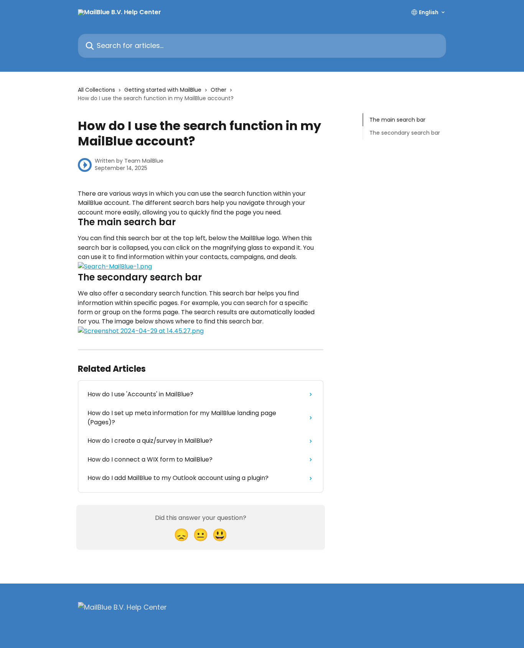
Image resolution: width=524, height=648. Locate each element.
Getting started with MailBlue (162, 90)
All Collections (96, 90)
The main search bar (397, 120)
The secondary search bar (404, 133)
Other (218, 90)
